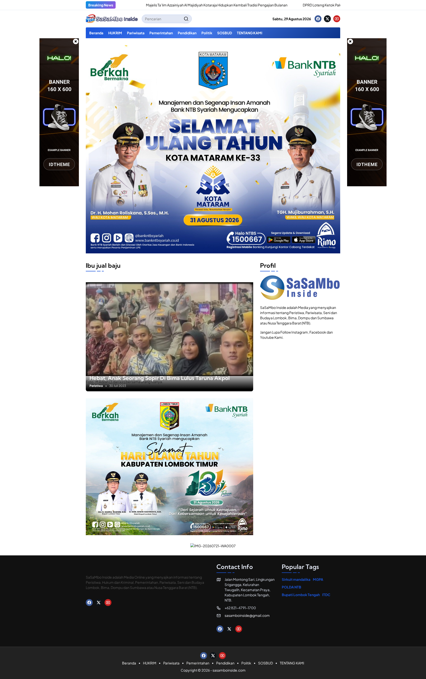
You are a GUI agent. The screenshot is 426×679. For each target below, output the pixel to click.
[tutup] (75, 41)
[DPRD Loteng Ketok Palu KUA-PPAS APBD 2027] (264, 5)
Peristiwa (96, 386)
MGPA (318, 579)
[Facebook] (318, 18)
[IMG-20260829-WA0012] (213, 252)
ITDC (326, 594)
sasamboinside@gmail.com (247, 615)
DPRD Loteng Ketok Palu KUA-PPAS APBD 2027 (307, 5)
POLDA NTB (291, 587)
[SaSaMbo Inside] (112, 19)
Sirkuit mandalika (296, 579)
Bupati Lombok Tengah (301, 594)
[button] (186, 19)
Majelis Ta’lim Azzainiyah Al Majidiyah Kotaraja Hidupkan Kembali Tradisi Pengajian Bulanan (183, 5)
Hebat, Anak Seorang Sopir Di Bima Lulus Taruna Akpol (159, 378)
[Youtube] (336, 18)
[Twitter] (327, 18)
